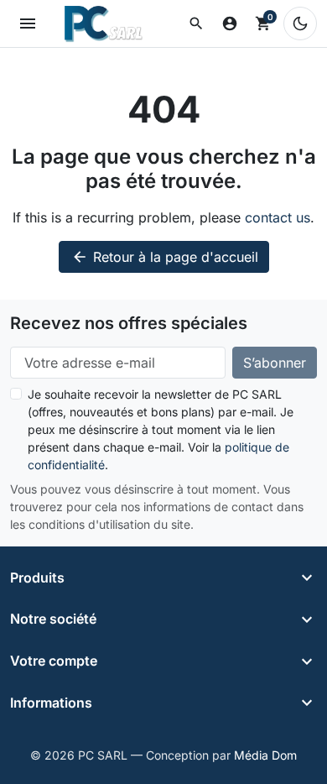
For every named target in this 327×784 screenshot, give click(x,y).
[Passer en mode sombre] (300, 23)
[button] (196, 23)
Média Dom (265, 755)
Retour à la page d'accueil (164, 256)
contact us (277, 217)
